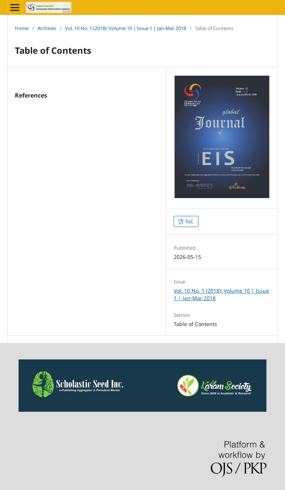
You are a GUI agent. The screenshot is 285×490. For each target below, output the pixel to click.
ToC (188, 221)
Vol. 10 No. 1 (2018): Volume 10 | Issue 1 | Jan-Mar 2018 (125, 28)
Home (22, 28)
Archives (46, 28)
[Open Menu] (14, 7)
